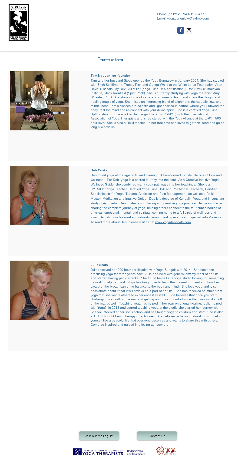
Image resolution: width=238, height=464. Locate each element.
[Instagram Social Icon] (188, 30)
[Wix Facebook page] (180, 30)
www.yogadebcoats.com (173, 222)
